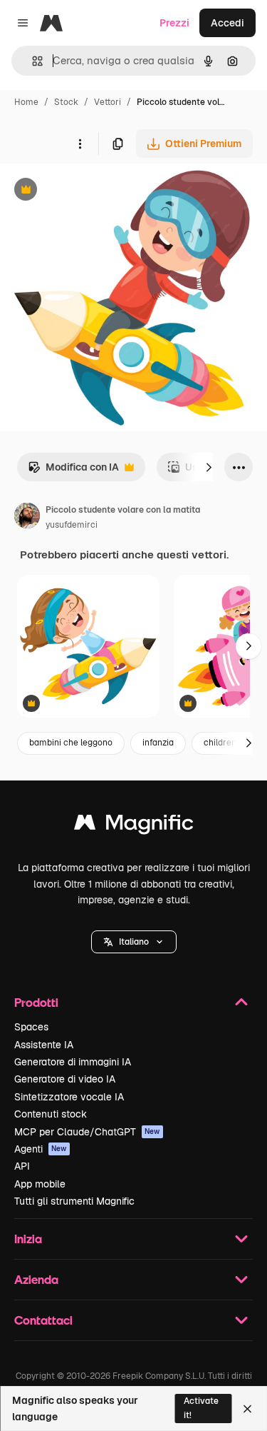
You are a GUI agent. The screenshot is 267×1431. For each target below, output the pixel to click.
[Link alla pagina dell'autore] (27, 518)
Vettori (107, 102)
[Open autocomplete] (31, 61)
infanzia (158, 742)
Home (26, 102)
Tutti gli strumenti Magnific (74, 1201)
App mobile (40, 1184)
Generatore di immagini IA (72, 1061)
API (22, 1166)
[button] (134, 941)
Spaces (31, 1026)
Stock (66, 102)
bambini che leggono (70, 742)
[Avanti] (208, 467)
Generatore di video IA (64, 1079)
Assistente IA (43, 1044)
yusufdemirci (72, 525)
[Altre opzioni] (80, 143)
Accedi (227, 22)
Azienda (36, 1279)
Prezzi (174, 22)
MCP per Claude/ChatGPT (87, 1131)
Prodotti (36, 1002)
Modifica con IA (73, 471)
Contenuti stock (50, 1114)
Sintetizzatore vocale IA (69, 1096)
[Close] (247, 1408)
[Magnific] (134, 826)
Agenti (40, 1149)
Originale (94, 191)
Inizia (28, 1238)
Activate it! (201, 1407)
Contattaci (43, 1319)
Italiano (134, 942)
